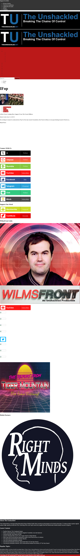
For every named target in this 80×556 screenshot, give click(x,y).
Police (16, 552)
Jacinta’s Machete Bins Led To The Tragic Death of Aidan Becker (19, 535)
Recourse (30, 552)
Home (4, 49)
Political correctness (23, 552)
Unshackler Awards (8, 70)
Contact (5, 9)
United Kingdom (14, 554)
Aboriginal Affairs (4, 549)
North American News (9, 552)
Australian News (20, 549)
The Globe (5, 111)
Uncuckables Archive (11, 61)
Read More (3, 122)
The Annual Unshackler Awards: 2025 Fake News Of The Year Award (20, 541)
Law (58, 551)
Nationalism (68, 551)
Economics (59, 549)
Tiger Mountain (10, 56)
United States (22, 554)
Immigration (39, 551)
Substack (5, 63)
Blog (4, 68)
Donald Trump (52, 549)
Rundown (5, 110)
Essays (4, 71)
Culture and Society (44, 549)
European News (7, 107)
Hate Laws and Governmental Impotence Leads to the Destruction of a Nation (23, 537)
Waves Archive (10, 59)
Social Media (76, 552)
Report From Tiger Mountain (52, 552)
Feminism (2, 551)
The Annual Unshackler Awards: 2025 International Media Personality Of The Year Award (26, 543)
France (4, 108)
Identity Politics (32, 551)
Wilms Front (9, 54)
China (26, 549)
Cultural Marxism (35, 549)
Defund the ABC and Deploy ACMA (12, 534)
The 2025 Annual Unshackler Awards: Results (15, 538)
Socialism (70, 552)
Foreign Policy (8, 551)
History (5, 73)
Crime (29, 549)
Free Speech (15, 551)
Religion (43, 552)
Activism (11, 549)
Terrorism (2, 554)
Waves (35, 554)
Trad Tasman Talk (10, 58)
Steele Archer (3, 117)
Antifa (14, 549)
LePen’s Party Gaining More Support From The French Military (16, 114)
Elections (64, 549)
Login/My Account (8, 6)
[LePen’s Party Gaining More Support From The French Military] (11, 104)
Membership (6, 65)
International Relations (48, 551)
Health (26, 551)
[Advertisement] (40, 135)
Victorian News (29, 554)
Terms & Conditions (8, 5)
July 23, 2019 (10, 117)
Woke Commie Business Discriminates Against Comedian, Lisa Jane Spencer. (22, 532)
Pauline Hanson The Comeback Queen (13, 531)
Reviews (5, 75)
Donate (5, 66)
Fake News (77, 549)
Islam (55, 551)
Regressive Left (37, 552)
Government (21, 551)
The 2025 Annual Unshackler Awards (12, 540)
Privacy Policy (7, 3)
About (5, 8)
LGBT (60, 551)
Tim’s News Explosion (12, 53)
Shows (4, 51)
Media (63, 551)
